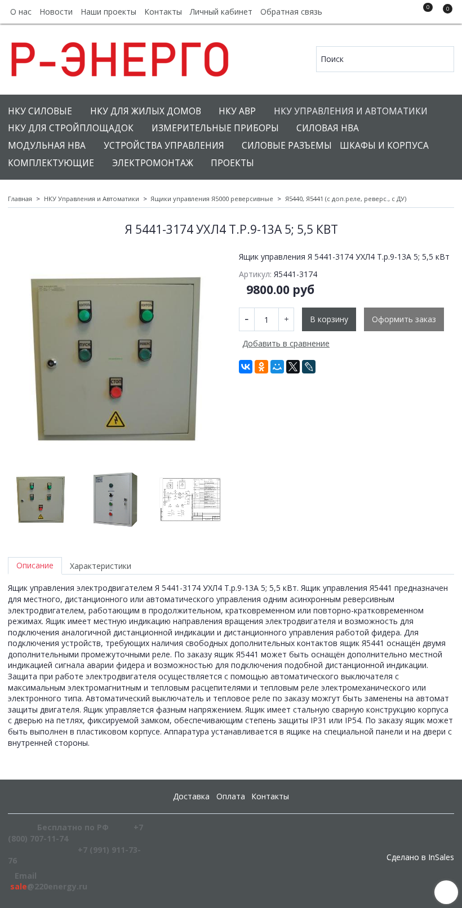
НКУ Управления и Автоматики (351, 111)
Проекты (232, 163)
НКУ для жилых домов (145, 111)
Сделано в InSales (420, 857)
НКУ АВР (237, 111)
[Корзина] (442, 13)
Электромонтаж (152, 163)
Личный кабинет (221, 11)
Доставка (191, 796)
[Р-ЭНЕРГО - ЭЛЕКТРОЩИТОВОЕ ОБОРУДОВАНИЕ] (120, 56)
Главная (20, 198)
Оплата (230, 796)
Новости (56, 11)
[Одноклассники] (261, 366)
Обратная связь (291, 11)
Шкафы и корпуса (384, 146)
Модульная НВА (47, 146)
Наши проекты (108, 11)
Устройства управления (164, 146)
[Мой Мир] (277, 366)
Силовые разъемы (287, 146)
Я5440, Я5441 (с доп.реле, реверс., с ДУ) (345, 198)
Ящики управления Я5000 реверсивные (211, 198)
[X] (293, 366)
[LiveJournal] (309, 366)
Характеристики (100, 565)
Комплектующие (51, 163)
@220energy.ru (48, 886)
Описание (35, 565)
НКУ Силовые (40, 111)
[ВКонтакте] (245, 366)
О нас (21, 11)
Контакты (163, 11)
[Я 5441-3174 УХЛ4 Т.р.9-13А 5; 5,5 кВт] (115, 358)
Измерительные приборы (215, 128)
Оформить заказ (404, 319)
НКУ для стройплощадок (71, 128)
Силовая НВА (327, 128)
